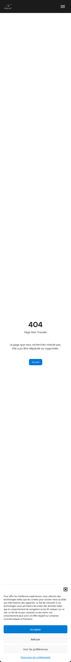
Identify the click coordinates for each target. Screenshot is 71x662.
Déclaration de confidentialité (35, 657)
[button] (65, 589)
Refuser (35, 639)
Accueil (35, 362)
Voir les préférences (35, 649)
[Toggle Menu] (63, 6)
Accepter (35, 629)
